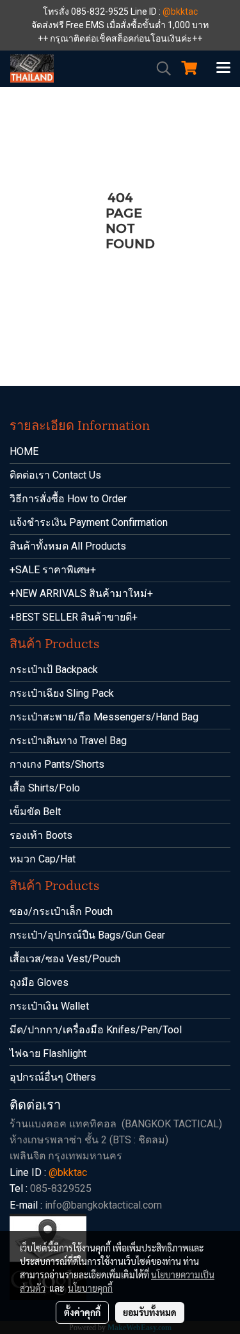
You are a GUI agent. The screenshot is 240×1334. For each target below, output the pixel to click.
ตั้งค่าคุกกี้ (82, 1312)
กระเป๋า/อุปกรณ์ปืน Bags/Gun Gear (87, 935)
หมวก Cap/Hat (43, 859)
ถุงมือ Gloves (39, 982)
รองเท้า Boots (41, 835)
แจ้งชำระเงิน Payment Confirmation (89, 522)
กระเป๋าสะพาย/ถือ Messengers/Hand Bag (104, 717)
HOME (24, 451)
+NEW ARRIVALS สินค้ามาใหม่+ (81, 593)
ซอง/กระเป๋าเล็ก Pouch (61, 911)
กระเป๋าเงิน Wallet (49, 1006)
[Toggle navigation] (223, 68)
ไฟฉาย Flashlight (48, 1053)
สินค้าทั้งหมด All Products (68, 546)
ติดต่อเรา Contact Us (55, 475)
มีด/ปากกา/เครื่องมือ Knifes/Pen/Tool (96, 1030)
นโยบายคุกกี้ (90, 1288)
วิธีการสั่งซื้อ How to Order (68, 499)
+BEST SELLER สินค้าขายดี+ (74, 617)
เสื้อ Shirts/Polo (45, 788)
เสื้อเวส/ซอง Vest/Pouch (65, 959)
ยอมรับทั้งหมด (150, 1312)
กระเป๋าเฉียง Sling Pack (62, 693)
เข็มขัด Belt (35, 812)
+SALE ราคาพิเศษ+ (53, 570)
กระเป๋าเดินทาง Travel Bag (68, 740)
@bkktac (180, 11)
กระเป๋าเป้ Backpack (54, 669)
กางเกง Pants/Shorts (57, 764)
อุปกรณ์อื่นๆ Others (53, 1077)
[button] (159, 68)
